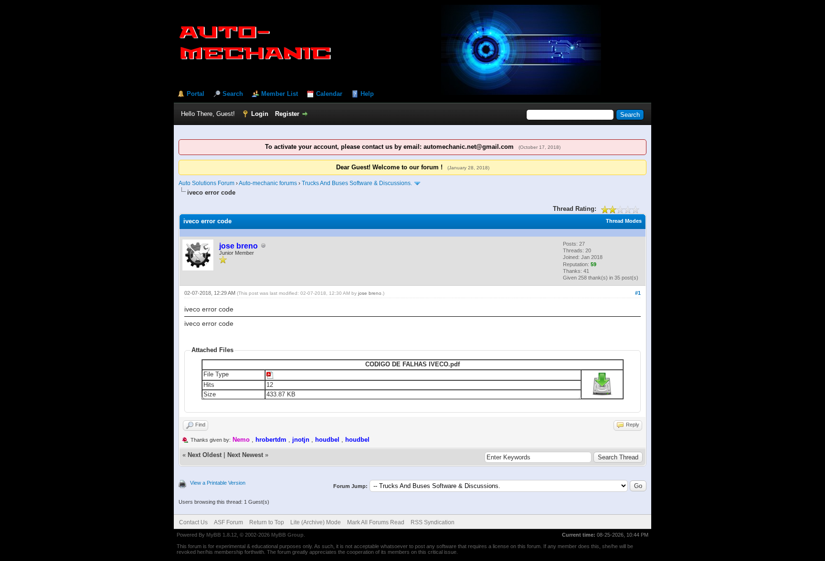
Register (287, 113)
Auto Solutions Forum (206, 183)
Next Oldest (205, 454)
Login (259, 113)
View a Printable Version (217, 483)
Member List (279, 93)
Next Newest (245, 454)
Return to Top (266, 522)
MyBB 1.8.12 (221, 535)
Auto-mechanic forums (268, 183)
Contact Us (193, 522)
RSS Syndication (433, 522)
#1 (638, 293)
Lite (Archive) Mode (315, 522)
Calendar (329, 93)
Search (232, 93)
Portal (195, 93)
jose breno (369, 293)
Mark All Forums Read (375, 522)
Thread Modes (624, 221)
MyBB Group (287, 535)
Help (367, 93)
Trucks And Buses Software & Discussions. (357, 183)
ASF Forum (228, 522)
